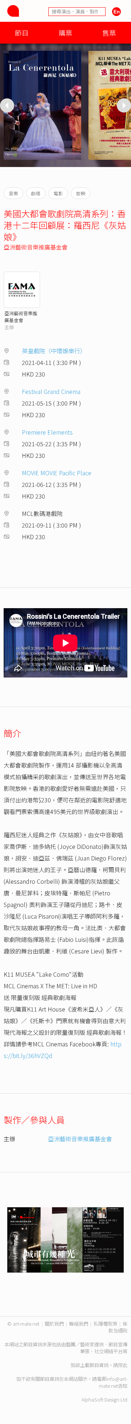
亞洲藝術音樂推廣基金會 (36, 247)
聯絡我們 (78, 1323)
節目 (22, 32)
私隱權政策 (105, 1323)
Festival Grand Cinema (51, 391)
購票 (65, 32)
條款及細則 (117, 1327)
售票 (109, 32)
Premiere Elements (47, 432)
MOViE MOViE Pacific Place (56, 472)
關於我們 (54, 1323)
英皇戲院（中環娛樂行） (54, 350)
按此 (122, 1365)
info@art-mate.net (113, 1382)
